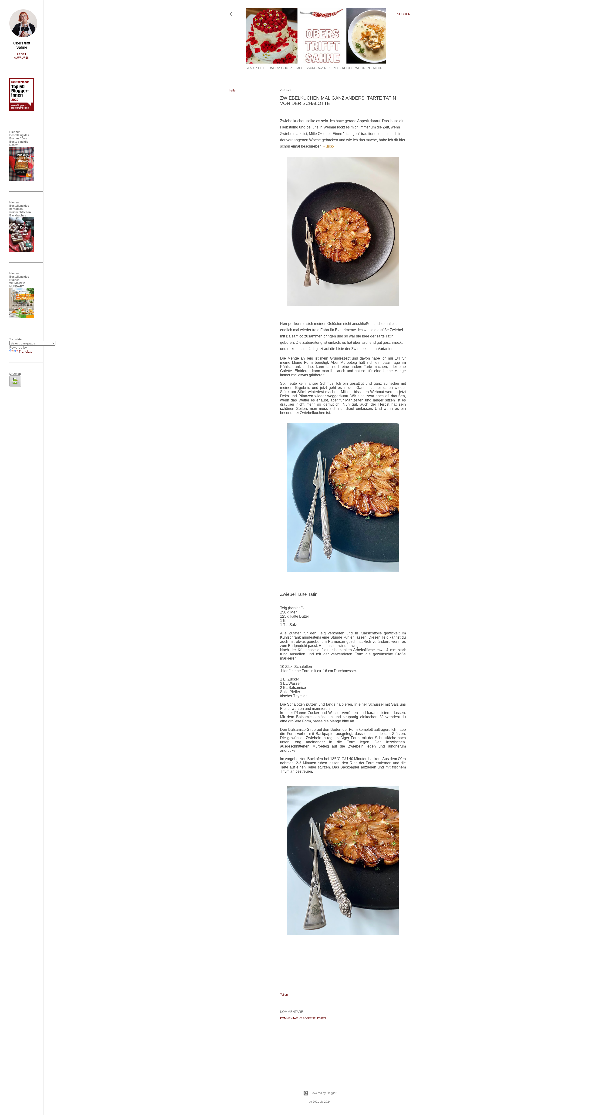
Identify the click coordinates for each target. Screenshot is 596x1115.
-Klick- (328, 146)
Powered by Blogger (323, 1093)
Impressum (305, 68)
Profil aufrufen (21, 56)
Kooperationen (356, 68)
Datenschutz (280, 68)
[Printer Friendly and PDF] (15, 386)
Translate (25, 351)
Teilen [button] (233, 90)
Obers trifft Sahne (21, 45)
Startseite (255, 68)
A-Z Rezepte (328, 68)
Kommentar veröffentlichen (303, 1018)
